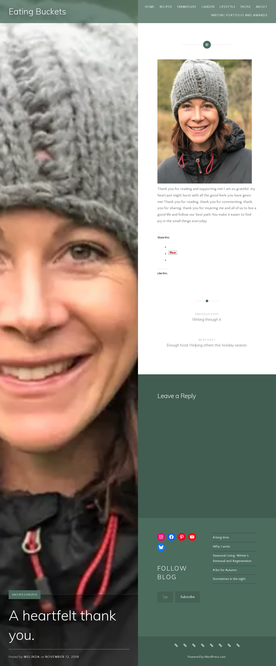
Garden (208, 7)
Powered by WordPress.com (207, 657)
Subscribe (187, 597)
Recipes (166, 7)
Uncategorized (24, 594)
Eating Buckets (37, 11)
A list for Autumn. (225, 570)
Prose (246, 7)
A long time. (221, 537)
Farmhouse (186, 7)
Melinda (32, 657)
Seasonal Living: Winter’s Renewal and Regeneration (232, 558)
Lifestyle (227, 7)
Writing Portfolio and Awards (239, 15)
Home (150, 7)
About (261, 7)
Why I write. (222, 546)
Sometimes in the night (229, 579)
